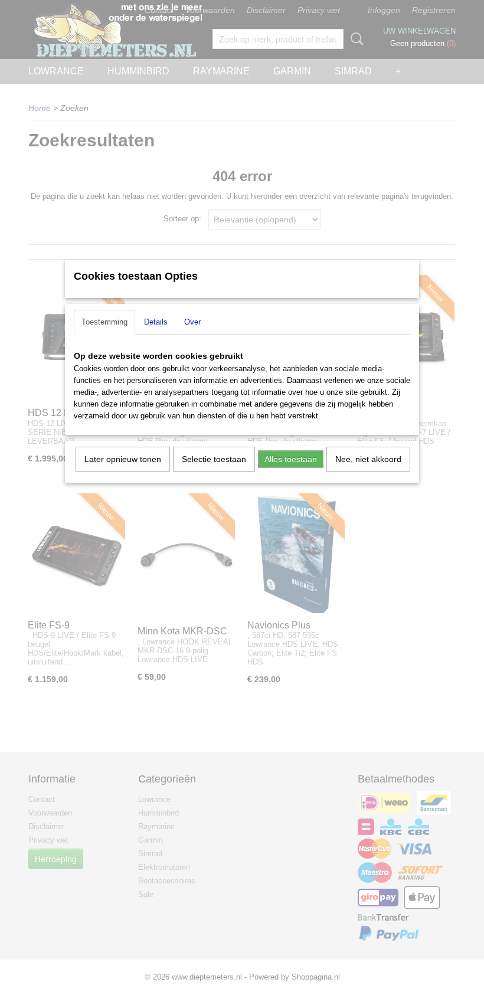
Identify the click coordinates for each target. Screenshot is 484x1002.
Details (156, 321)
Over (192, 321)
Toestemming (104, 321)
